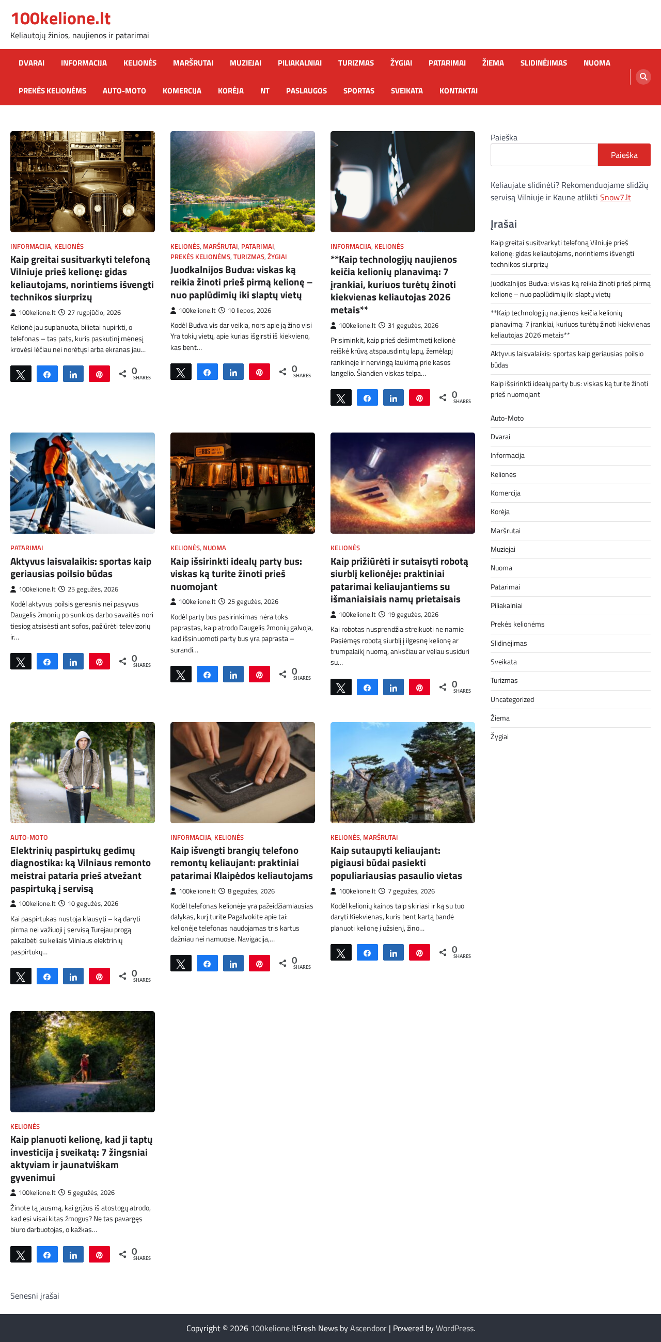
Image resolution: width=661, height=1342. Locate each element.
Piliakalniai (300, 63)
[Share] (47, 373)
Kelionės (139, 63)
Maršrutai (193, 63)
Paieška (504, 137)
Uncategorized (512, 699)
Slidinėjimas (544, 63)
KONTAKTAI (458, 91)
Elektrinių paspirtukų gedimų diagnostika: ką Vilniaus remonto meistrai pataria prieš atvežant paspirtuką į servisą (80, 869)
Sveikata (407, 91)
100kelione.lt (60, 18)
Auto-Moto (124, 91)
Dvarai (31, 63)
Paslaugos (306, 91)
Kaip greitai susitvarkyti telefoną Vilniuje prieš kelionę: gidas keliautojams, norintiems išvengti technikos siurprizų (82, 278)
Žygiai (401, 63)
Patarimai (447, 63)
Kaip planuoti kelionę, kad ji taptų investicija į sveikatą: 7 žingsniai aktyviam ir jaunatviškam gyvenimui (81, 1158)
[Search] (643, 77)
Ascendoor (368, 1328)
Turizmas (356, 63)
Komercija (182, 91)
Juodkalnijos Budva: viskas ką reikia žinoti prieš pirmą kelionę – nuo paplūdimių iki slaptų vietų (241, 282)
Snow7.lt (615, 197)
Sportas (358, 91)
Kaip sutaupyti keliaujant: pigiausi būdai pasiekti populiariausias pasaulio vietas (396, 863)
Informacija (84, 63)
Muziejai (245, 63)
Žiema (493, 63)
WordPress (455, 1328)
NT (265, 91)
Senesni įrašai (34, 1295)
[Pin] (99, 373)
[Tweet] (21, 373)
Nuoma (597, 63)
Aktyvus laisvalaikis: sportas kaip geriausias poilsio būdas (80, 567)
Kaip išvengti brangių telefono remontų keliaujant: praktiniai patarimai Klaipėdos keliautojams (241, 863)
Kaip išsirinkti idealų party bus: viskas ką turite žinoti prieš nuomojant (236, 574)
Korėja (231, 91)
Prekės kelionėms (52, 91)
